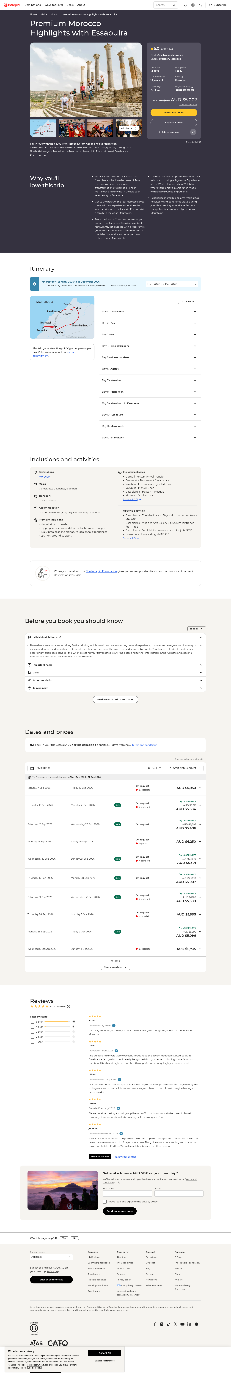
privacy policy (150, 1201)
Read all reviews (100, 1156)
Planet (178, 1274)
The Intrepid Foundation (187, 1262)
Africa (43, 14)
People (178, 1268)
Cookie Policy (34, 1368)
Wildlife (179, 1279)
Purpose (180, 1251)
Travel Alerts (94, 1274)
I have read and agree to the (133, 1201)
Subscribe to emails (51, 1279)
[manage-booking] (193, 5)
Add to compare (170, 132)
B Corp (178, 1257)
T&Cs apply (53, 1271)
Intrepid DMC (124, 1268)
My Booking (94, 1257)
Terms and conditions (144, 744)
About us (121, 1257)
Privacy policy (124, 1279)
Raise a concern (154, 1285)
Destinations (33, 4)
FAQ (148, 1268)
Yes (64, 1238)
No (74, 1238)
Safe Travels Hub (96, 1268)
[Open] (68, 1006)
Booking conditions (98, 1285)
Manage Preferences (105, 1361)
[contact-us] (200, 5)
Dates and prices (174, 112)
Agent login (94, 1291)
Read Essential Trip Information (115, 699)
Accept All (105, 1353)
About (81, 4)
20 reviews (167, 48)
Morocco (55, 14)
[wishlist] (185, 5)
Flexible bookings (97, 1279)
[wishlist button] (193, 132)
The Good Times (125, 1262)
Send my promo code (120, 1211)
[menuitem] (11, 5)
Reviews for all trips (125, 1156)
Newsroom (151, 1279)
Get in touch (152, 1257)
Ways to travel (53, 4)
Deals (70, 4)
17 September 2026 (188, 104)
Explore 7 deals (174, 122)
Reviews (150, 1274)
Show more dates (113, 967)
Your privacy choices (131, 1285)
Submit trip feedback (99, 1262)
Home (33, 14)
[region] (64, 1359)
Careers (120, 1274)
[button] (86, 80)
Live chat (150, 1262)
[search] (162, 5)
